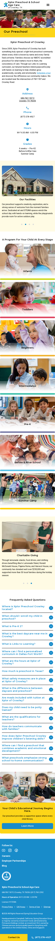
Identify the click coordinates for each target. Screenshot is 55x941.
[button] (22, 224)
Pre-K (27, 424)
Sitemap (47, 907)
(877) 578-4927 (27, 116)
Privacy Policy (7, 907)
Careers (6, 856)
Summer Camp (28, 500)
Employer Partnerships (14, 860)
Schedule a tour (44, 73)
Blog (4, 865)
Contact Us (14, 937)
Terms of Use (34, 907)
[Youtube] (3, 850)
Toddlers (27, 309)
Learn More (27, 826)
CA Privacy (21, 907)
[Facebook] (16, 850)
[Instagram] (10, 850)
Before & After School (27, 462)
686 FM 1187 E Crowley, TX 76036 (27, 99)
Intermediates (27, 386)
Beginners (27, 347)
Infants (27, 271)
